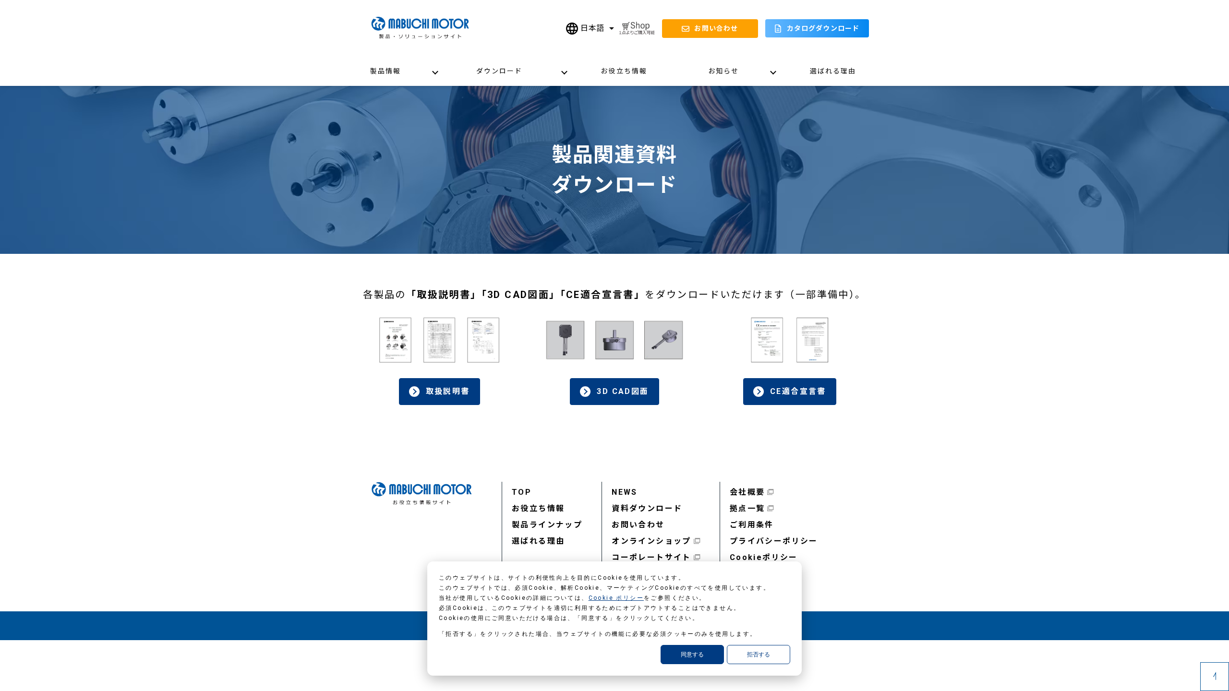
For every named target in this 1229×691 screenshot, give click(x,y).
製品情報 (385, 71)
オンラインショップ (651, 541)
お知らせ (723, 71)
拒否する (758, 654)
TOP (521, 492)
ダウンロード (499, 71)
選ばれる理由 (833, 71)
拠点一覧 (747, 508)
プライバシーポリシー (774, 541)
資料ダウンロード (647, 508)
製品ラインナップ (547, 524)
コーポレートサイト (651, 557)
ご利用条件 (752, 524)
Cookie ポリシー (616, 598)
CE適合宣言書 (798, 391)
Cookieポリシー (764, 557)
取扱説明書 (448, 391)
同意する (692, 654)
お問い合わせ (638, 524)
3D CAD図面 (623, 391)
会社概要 (747, 492)
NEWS (625, 492)
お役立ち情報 (624, 71)
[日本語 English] (590, 29)
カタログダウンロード (823, 28)
